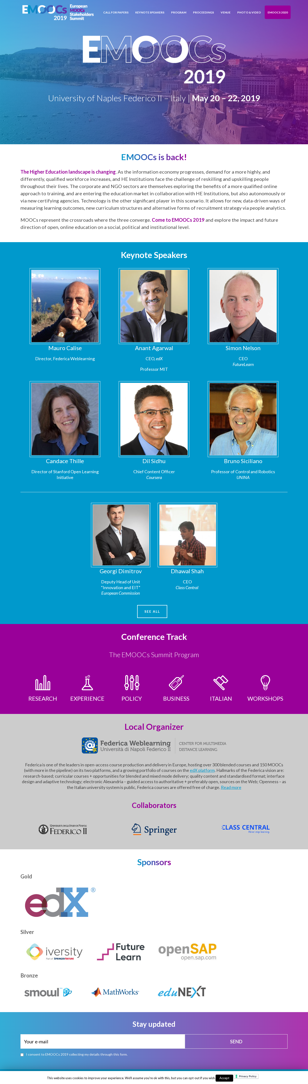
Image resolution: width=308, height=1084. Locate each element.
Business (176, 698)
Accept (224, 1078)
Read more (231, 787)
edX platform (202, 770)
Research (42, 698)
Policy (132, 698)
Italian (221, 698)
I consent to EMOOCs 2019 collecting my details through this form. (77, 1054)
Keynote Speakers (149, 12)
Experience (87, 698)
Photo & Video (249, 12)
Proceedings (203, 12)
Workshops (265, 698)
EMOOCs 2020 (278, 12)
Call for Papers (115, 12)
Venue (226, 12)
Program (178, 12)
